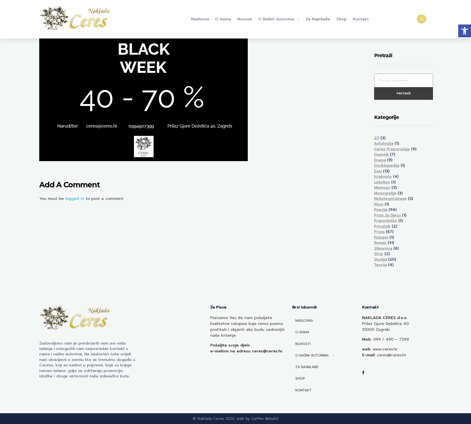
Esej (378, 171)
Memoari (382, 187)
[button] (464, 31)
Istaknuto (383, 176)
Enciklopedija (386, 165)
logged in (75, 199)
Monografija (385, 193)
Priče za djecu (387, 215)
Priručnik (382, 226)
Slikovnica (383, 248)
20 (376, 138)
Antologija (383, 143)
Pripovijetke (385, 220)
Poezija (380, 209)
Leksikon (382, 182)
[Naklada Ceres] (76, 18)
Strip (378, 254)
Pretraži (404, 93)
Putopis (381, 237)
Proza (379, 231)
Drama (380, 160)
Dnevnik (381, 154)
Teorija (380, 265)
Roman (380, 242)
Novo (378, 204)
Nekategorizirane (390, 198)
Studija (380, 259)
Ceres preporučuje (392, 149)
